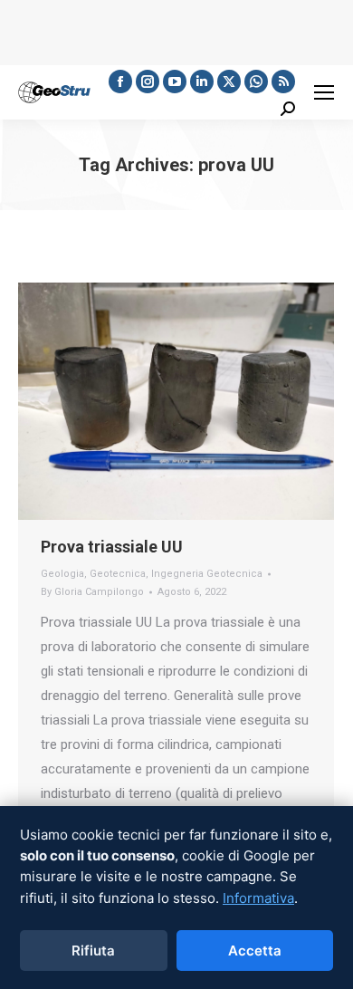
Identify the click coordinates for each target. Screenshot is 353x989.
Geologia (62, 574)
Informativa (258, 898)
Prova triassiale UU (112, 546)
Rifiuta (93, 950)
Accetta (254, 950)
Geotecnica (118, 574)
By (92, 592)
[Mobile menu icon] (324, 92)
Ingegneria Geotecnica (206, 574)
